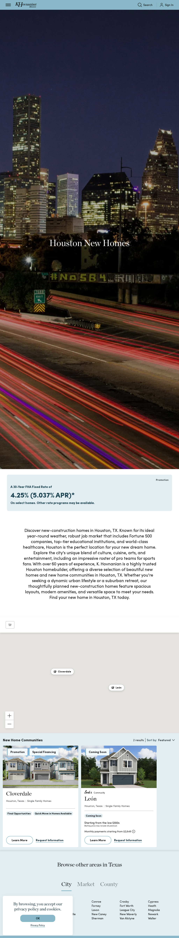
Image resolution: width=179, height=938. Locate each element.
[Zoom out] (9, 724)
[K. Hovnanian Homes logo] (26, 5)
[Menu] (8, 4)
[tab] (66, 886)
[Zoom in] (9, 715)
